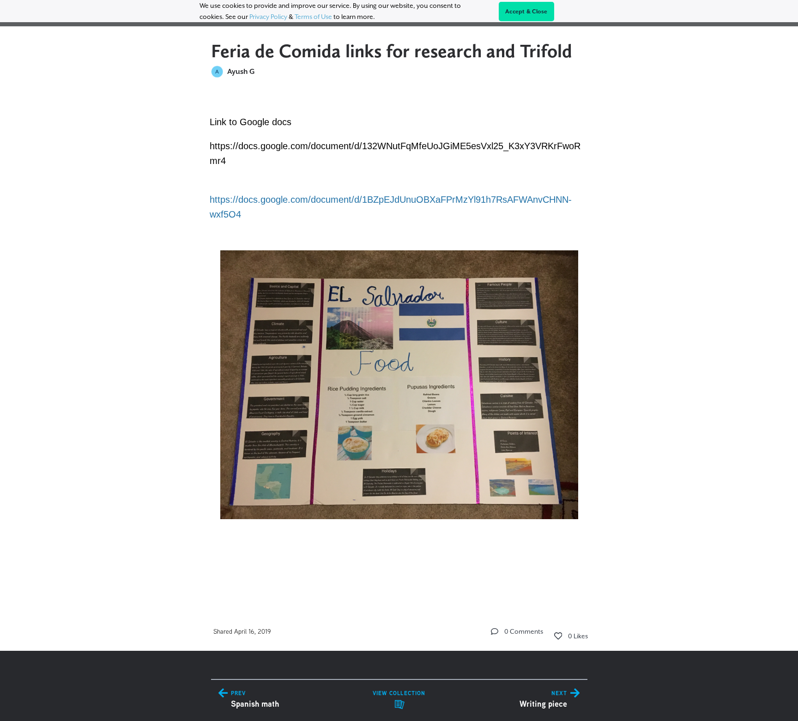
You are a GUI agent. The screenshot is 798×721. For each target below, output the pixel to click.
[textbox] (399, 341)
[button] (494, 631)
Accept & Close (526, 11)
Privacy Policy (268, 16)
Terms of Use (313, 16)
